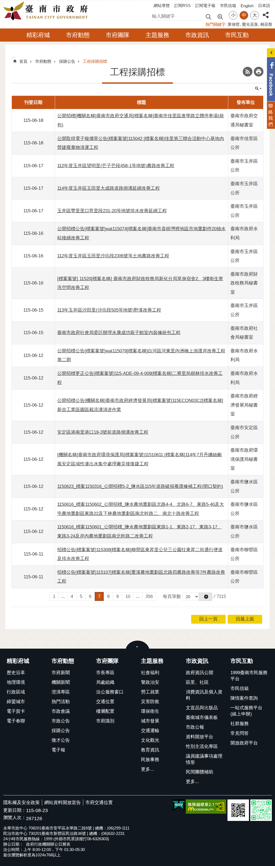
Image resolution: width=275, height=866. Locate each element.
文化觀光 (150, 740)
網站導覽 (162, 5)
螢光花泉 (250, 24)
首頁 (23, 61)
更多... (147, 769)
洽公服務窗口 (110, 692)
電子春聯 (16, 721)
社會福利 (150, 672)
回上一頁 (208, 619)
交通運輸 (150, 730)
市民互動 (237, 35)
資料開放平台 (199, 736)
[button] (205, 597)
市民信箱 (228, 5)
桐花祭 (266, 24)
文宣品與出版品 (202, 707)
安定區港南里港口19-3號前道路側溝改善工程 (102, 432)
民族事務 (150, 759)
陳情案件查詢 (244, 698)
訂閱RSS (182, 5)
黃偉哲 (234, 24)
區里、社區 (197, 682)
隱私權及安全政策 (21, 802)
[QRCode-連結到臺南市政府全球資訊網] (238, 810)
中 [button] (244, 15)
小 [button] (233, 15)
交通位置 (105, 701)
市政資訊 (197, 35)
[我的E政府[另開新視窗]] (178, 805)
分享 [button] (265, 12)
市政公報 (195, 727)
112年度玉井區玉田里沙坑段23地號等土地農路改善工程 (113, 255)
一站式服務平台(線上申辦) (246, 711)
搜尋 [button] (208, 16)
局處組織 (105, 682)
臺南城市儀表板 (202, 717)
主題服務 (157, 35)
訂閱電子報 (205, 5)
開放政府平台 (244, 743)
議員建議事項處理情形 (204, 759)
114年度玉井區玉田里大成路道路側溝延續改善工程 (108, 188)
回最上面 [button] (245, 619)
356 (149, 596)
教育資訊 (150, 749)
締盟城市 (16, 701)
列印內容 (258, 71)
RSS (247, 71)
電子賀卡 (16, 711)
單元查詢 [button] (258, 89)
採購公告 (67, 61)
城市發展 (150, 721)
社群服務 (239, 723)
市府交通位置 (99, 802)
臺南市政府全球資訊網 (47, 11)
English (247, 5)
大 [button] (254, 15)
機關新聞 (61, 682)
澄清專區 (61, 692)
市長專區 (105, 672)
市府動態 (78, 35)
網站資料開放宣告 (62, 802)
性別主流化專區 (202, 746)
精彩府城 (38, 35)
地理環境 (16, 682)
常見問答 (239, 733)
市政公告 (61, 721)
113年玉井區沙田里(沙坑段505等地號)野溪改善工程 (109, 310)
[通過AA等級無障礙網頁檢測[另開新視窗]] (206, 806)
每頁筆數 (172, 596)
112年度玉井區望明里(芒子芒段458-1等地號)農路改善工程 (115, 165)
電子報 (58, 749)
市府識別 (105, 721)
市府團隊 (117, 35)
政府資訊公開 (199, 672)
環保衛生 (150, 711)
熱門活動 (61, 701)
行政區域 (16, 692)
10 (127, 596)
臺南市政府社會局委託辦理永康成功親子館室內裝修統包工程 (118, 332)
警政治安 (150, 682)
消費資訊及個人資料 (204, 695)
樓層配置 (105, 711)
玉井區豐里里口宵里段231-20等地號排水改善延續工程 (112, 210)
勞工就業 (150, 692)
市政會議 (61, 711)
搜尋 (154, 15)
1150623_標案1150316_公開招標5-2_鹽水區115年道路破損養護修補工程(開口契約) (140, 486)
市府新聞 (61, 672)
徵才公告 (61, 740)
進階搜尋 (220, 16)
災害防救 (150, 701)
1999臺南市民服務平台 (248, 675)
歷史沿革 (16, 672)
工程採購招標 (95, 61)
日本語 (264, 5)
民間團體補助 (199, 771)
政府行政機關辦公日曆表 (48, 844)
